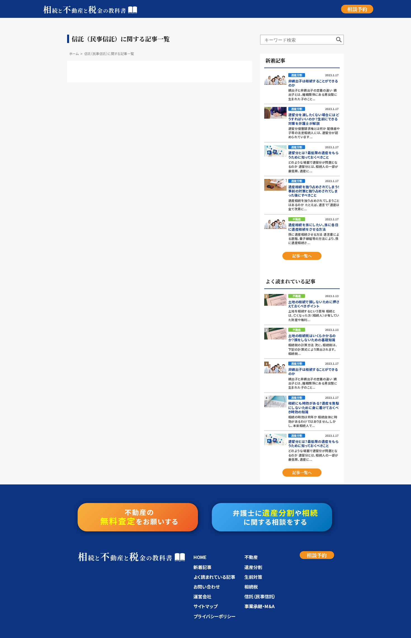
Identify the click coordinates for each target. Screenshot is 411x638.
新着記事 (202, 567)
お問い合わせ (206, 586)
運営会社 (202, 596)
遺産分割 (253, 567)
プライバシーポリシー (214, 616)
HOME (200, 557)
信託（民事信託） (260, 596)
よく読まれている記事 (214, 577)
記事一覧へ (302, 256)
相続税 (251, 586)
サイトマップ (205, 606)
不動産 (251, 557)
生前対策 (253, 577)
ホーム (74, 53)
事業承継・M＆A (259, 606)
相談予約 (357, 9)
